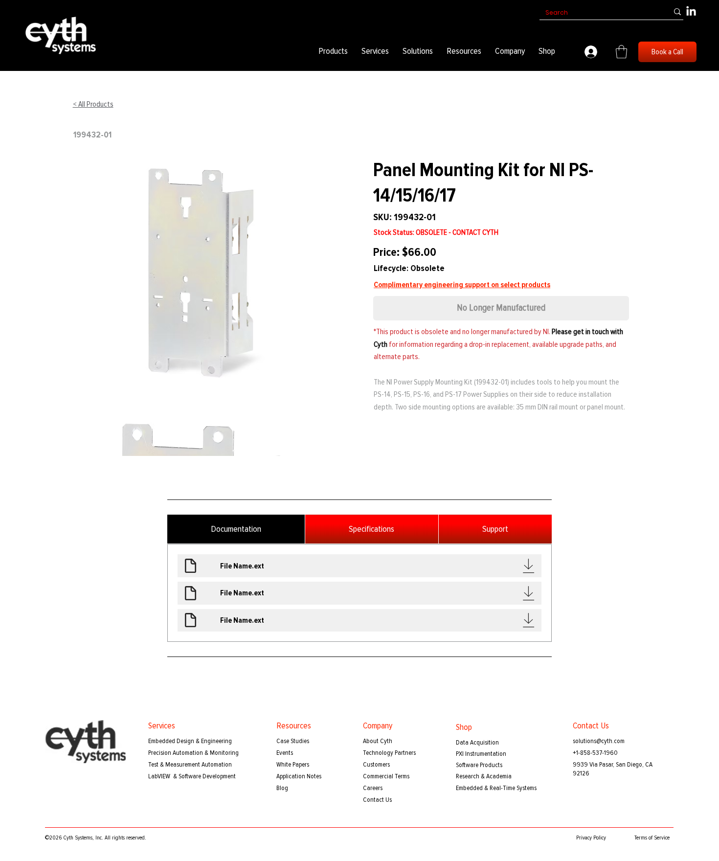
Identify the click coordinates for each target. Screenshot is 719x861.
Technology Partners (389, 752)
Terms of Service (652, 837)
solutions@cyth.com (599, 741)
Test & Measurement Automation (190, 764)
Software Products (479, 765)
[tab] (236, 529)
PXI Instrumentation (481, 753)
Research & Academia (484, 776)
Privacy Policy (591, 837)
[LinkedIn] (691, 12)
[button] (333, 51)
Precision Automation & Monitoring (193, 752)
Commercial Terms (386, 776)
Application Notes (298, 776)
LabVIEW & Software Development (192, 776)
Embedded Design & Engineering (190, 741)
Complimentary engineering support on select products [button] (462, 285)
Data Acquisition (477, 742)
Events (284, 752)
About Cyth (377, 741)
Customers (376, 764)
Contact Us (377, 799)
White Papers (292, 764)
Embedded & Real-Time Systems (496, 788)
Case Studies (292, 741)
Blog (282, 788)
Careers (372, 788)
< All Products (93, 104)
